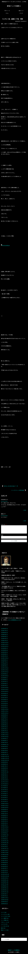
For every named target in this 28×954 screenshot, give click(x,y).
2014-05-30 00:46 (4, 515)
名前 (2, 535)
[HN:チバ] (6, 560)
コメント (4, 524)
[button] (25, 939)
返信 (25, 510)
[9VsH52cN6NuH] (5, 245)
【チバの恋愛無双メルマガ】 (14, 620)
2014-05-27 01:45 (4, 501)
